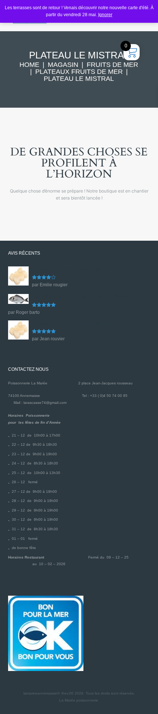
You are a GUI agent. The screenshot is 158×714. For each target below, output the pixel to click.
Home (29, 64)
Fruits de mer (112, 64)
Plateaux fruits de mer (79, 71)
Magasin (63, 64)
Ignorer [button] (105, 14)
